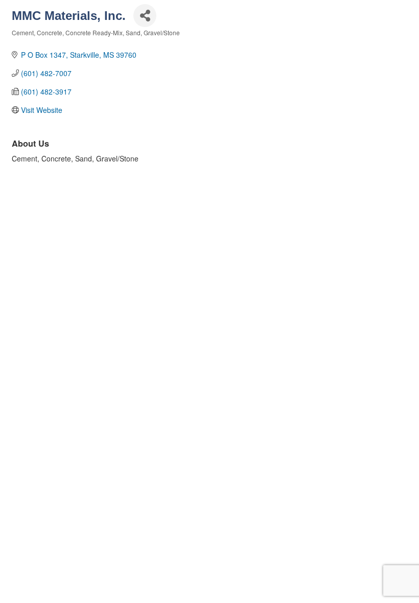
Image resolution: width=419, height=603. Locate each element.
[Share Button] (144, 15)
